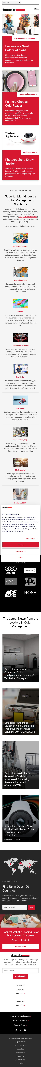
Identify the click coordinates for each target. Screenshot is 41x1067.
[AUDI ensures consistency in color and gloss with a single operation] (11, 570)
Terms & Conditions (20, 1045)
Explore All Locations (19, 901)
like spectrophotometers (28, 217)
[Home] (13, 9)
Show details (30, 539)
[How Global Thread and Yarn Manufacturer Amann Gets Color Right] (11, 581)
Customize (19, 551)
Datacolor (20, 1016)
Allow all (20, 545)
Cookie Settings (20, 1059)
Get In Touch (20, 946)
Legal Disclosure (20, 1042)
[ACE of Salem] (11, 593)
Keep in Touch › (20, 976)
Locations (20, 994)
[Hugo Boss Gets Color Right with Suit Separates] (30, 593)
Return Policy (20, 1049)
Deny (20, 557)
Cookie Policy (20, 1056)
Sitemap (20, 1063)
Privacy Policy (20, 1052)
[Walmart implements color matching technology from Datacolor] (30, 570)
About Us (20, 990)
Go (31, 907)
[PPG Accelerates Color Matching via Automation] (30, 582)
